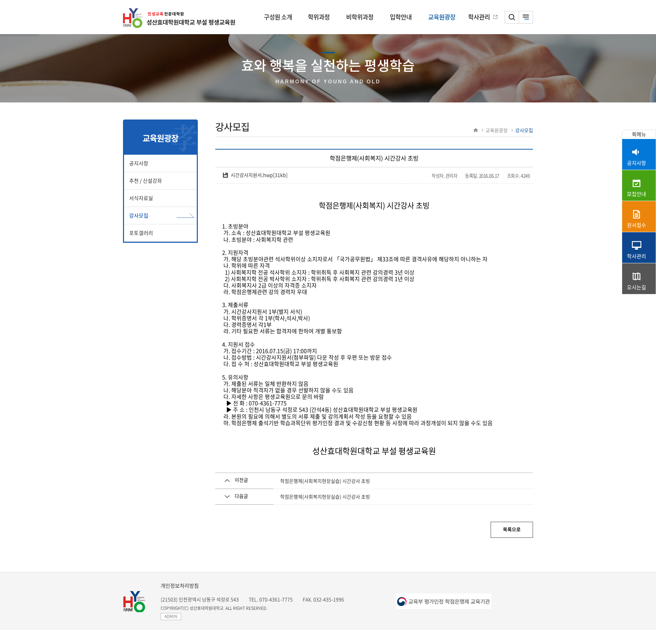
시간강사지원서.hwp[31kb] (259, 174)
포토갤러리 (141, 233)
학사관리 (479, 17)
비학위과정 (359, 17)
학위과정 (319, 17)
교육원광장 (441, 17)
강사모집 (138, 215)
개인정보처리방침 (180, 586)
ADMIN (170, 616)
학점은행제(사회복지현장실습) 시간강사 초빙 (325, 480)
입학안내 (401, 17)
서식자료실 (141, 198)
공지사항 (138, 163)
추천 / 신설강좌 (145, 180)
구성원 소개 (278, 17)
